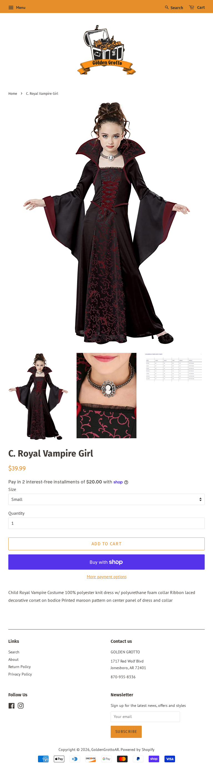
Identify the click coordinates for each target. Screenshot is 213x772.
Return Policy (19, 666)
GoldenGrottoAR (105, 749)
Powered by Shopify (137, 749)
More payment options (106, 576)
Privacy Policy (20, 674)
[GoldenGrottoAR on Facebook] (11, 706)
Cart (200, 7)
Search (176, 8)
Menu (20, 7)
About (13, 659)
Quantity (16, 513)
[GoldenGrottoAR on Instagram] (20, 706)
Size (12, 489)
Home (12, 94)
